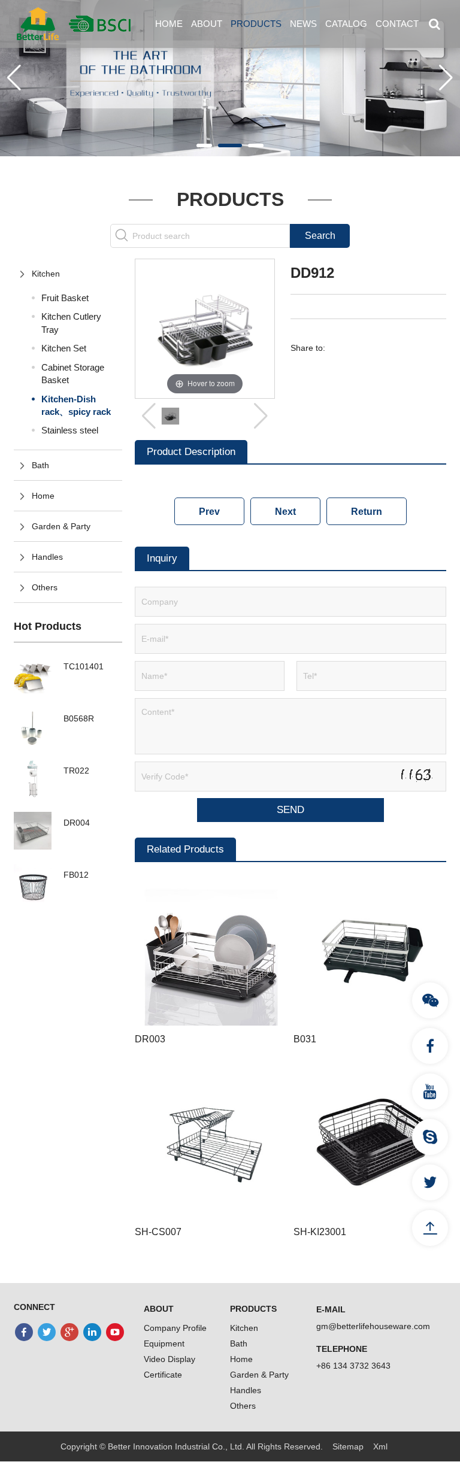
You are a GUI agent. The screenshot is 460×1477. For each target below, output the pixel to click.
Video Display (169, 1359)
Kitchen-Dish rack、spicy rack (76, 405)
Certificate (163, 1374)
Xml (380, 1446)
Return (366, 512)
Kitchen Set (63, 348)
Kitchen (46, 273)
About (206, 24)
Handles (47, 557)
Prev (209, 512)
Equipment (164, 1343)
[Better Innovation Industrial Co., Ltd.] (74, 23)
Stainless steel (69, 430)
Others (45, 587)
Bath (40, 465)
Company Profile (175, 1328)
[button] (204, 145)
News (303, 24)
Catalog (346, 24)
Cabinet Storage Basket (72, 373)
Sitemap (348, 1446)
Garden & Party (61, 526)
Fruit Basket (65, 298)
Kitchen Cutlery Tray (71, 322)
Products (256, 24)
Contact (397, 24)
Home (169, 24)
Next (285, 512)
